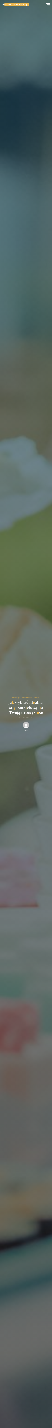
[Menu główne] (48, 4)
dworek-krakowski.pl (15, 4)
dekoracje (16, 697)
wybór (36, 697)
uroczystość (27, 697)
